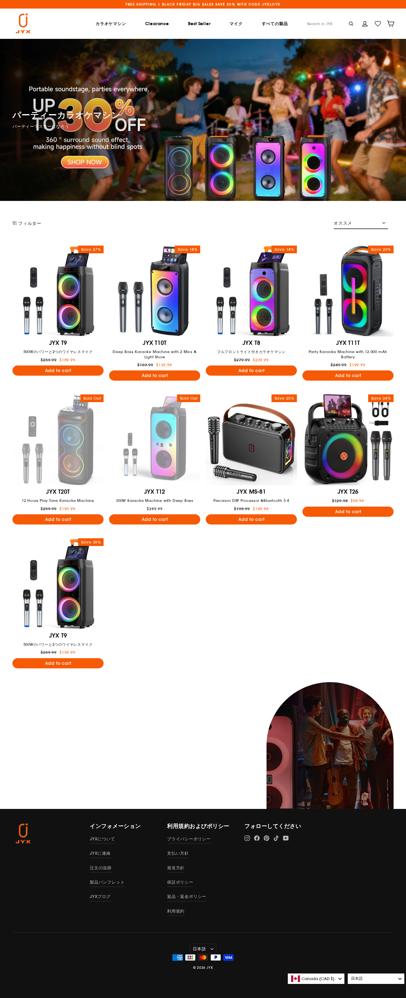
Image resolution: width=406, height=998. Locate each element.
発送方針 (175, 867)
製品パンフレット (107, 882)
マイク (236, 23)
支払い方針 (178, 853)
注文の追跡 (101, 867)
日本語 (199, 948)
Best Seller (199, 23)
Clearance (157, 23)
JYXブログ (100, 896)
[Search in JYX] (351, 23)
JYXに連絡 (100, 853)
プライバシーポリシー (189, 838)
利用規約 (175, 911)
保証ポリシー (180, 882)
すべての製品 (275, 23)
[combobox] (316, 978)
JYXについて (102, 838)
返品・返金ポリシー (186, 896)
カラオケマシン (111, 23)
